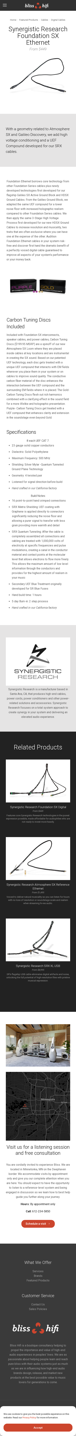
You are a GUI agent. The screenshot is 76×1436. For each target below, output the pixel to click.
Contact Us (38, 1304)
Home (13, 20)
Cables (44, 20)
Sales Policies (38, 1309)
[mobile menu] (5, 5)
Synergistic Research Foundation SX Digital (38, 807)
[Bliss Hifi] (38, 5)
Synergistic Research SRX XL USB (38, 966)
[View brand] (38, 684)
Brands (38, 1276)
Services (38, 1271)
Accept (38, 1427)
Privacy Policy (29, 1417)
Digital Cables (58, 20)
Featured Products (28, 20)
